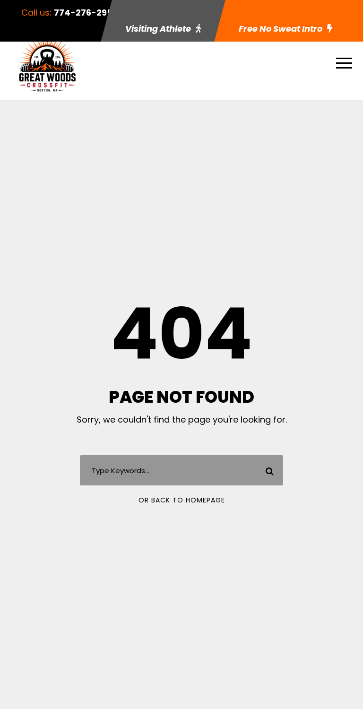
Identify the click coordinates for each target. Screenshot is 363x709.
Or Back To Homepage (181, 500)
